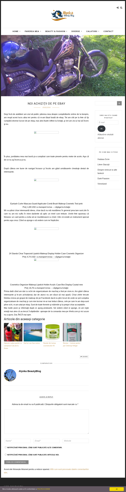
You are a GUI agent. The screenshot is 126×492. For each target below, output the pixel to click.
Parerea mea (32, 31)
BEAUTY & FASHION (55, 31)
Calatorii (91, 31)
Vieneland (102, 184)
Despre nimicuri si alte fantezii (107, 171)
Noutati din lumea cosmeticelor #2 (49, 344)
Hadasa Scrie (104, 159)
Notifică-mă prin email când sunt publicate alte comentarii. (34, 447)
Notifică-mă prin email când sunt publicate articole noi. (33, 455)
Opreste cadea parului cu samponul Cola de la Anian (13, 345)
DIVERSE (75, 31)
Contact (108, 31)
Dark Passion (103, 178)
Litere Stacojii (104, 165)
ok (101, 129)
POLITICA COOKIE (43, 489)
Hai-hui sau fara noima (32, 343)
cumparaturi (46, 363)
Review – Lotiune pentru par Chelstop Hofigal (71, 344)
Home (15, 31)
